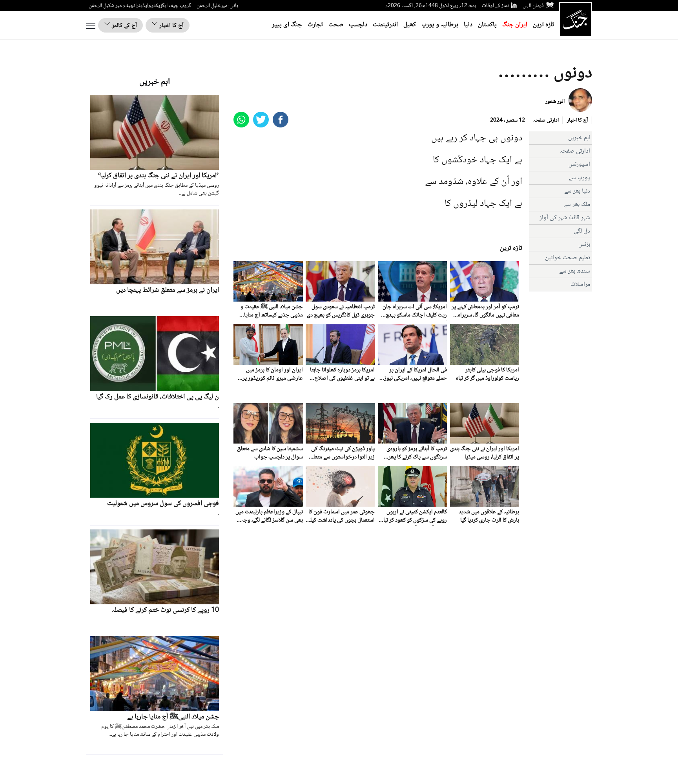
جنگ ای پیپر (287, 25)
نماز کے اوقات (495, 6)
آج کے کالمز (123, 25)
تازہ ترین (543, 25)
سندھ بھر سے (574, 271)
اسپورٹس (579, 164)
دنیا (468, 25)
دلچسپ (358, 25)
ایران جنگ (514, 25)
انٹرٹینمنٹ (385, 25)
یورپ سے (579, 178)
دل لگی (582, 231)
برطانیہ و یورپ (439, 25)
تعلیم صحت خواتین (567, 258)
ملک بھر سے (576, 204)
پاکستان (487, 25)
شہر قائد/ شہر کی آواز (564, 218)
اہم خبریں (579, 138)
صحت (335, 25)
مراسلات (580, 284)
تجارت (315, 25)
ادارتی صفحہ (546, 120)
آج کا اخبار (171, 25)
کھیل (409, 25)
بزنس (584, 244)
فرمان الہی (533, 6)
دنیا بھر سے (577, 191)
